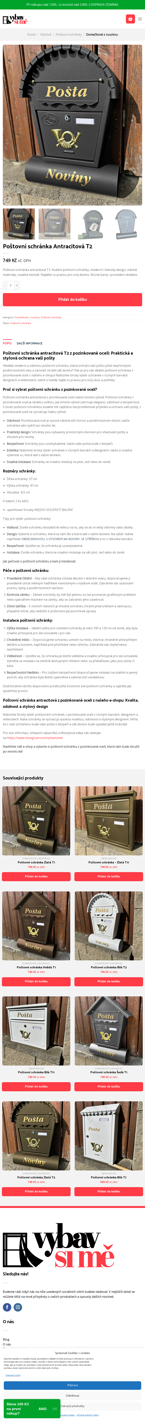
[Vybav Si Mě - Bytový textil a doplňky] (15, 19)
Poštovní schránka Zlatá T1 (36, 862)
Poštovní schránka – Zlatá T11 (109, 862)
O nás (7, 1344)
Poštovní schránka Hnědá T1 (36, 967)
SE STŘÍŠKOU (90, 539)
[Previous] (10, 125)
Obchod (45, 34)
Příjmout (72, 1385)
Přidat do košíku (72, 299)
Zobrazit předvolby (72, 1406)
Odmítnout (72, 1395)
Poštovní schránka (20, 323)
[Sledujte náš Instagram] (18, 1307)
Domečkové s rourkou (102, 34)
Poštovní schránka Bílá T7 (108, 1177)
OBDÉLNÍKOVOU (33, 539)
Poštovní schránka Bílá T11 (36, 1072)
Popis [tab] (7, 343)
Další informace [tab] (29, 343)
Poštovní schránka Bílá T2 (109, 967)
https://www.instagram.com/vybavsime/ (35, 738)
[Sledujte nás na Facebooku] (7, 1307)
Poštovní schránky (69, 34)
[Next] (134, 125)
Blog (6, 1339)
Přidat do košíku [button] (36, 876)
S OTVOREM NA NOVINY (63, 539)
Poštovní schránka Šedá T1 (108, 1072)
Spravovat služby (13, 1375)
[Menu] (140, 18)
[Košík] (130, 18)
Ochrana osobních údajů (88, 1415)
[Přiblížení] (8, 201)
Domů (31, 34)
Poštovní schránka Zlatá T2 (36, 1177)
